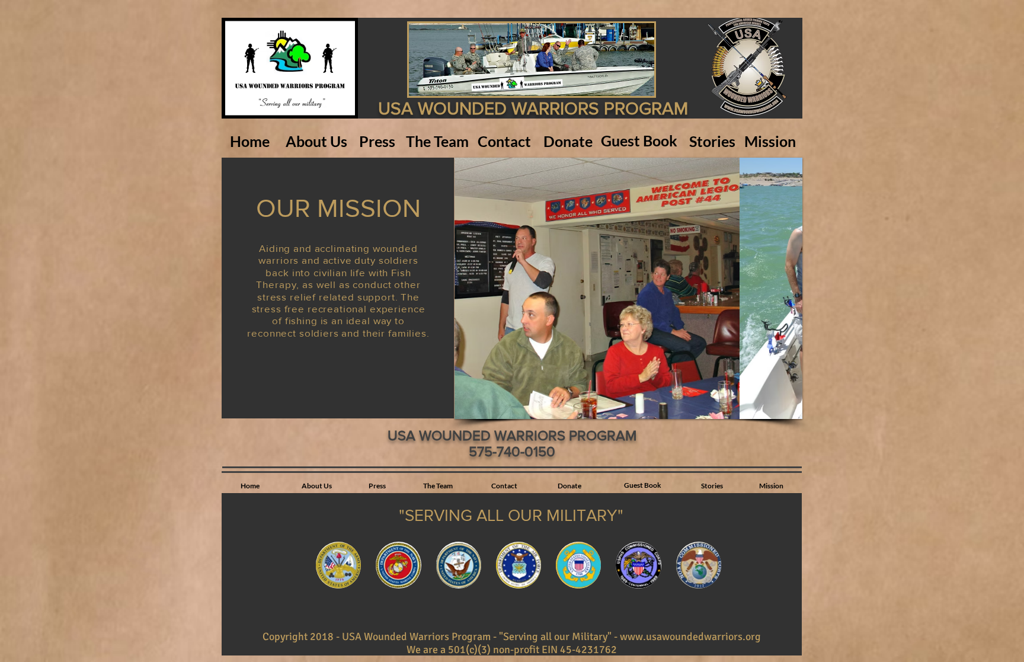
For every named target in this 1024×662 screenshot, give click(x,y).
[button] (628, 288)
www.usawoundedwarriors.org (690, 636)
